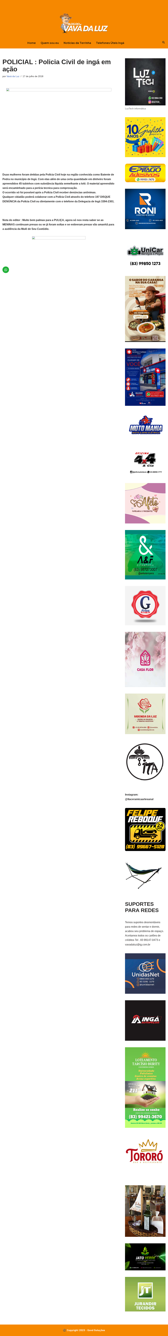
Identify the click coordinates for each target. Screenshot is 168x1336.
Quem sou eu (50, 43)
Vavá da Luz (13, 76)
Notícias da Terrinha (77, 43)
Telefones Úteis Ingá (110, 43)
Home (31, 43)
